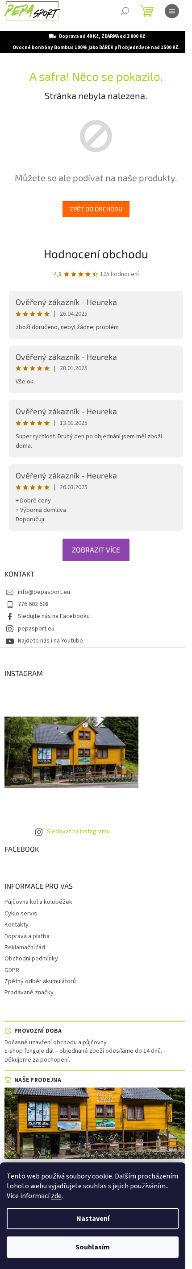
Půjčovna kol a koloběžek (38, 902)
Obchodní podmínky (31, 958)
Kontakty (16, 924)
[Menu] (172, 11)
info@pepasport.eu (44, 592)
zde (56, 1196)
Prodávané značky (29, 992)
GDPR (11, 970)
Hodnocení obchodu (96, 253)
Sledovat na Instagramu (78, 831)
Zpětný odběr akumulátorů (40, 981)
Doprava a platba (27, 936)
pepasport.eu (36, 628)
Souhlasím (92, 1247)
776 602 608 (33, 604)
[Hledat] (125, 11)
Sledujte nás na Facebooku (54, 616)
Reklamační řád (24, 947)
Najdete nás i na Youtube (50, 640)
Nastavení (92, 1219)
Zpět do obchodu (96, 209)
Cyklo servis (20, 913)
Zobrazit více (96, 549)
